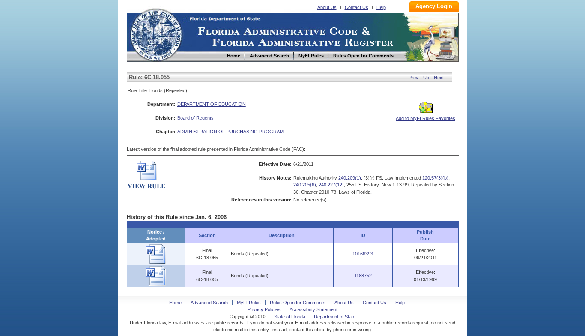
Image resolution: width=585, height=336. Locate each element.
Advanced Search (209, 302)
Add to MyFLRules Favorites (425, 118)
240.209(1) (349, 177)
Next (439, 77)
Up (426, 77)
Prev (414, 77)
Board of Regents (195, 117)
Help (381, 7)
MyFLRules (249, 302)
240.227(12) (331, 184)
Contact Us (356, 7)
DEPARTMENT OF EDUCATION (211, 104)
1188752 (363, 275)
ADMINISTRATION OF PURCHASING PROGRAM (230, 131)
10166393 (362, 253)
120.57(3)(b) (435, 177)
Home (156, 33)
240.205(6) (304, 184)
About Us (327, 7)
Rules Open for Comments (297, 302)
